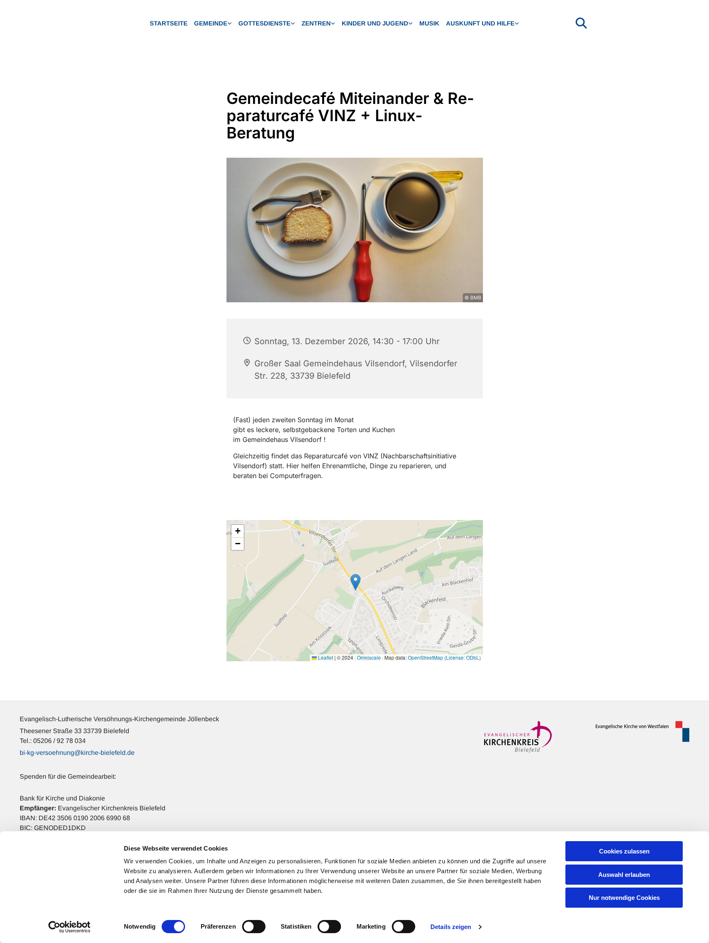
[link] (213, 23)
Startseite (169, 23)
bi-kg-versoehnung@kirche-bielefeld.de (77, 752)
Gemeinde (210, 23)
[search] (581, 22)
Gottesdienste (264, 23)
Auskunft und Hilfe (480, 23)
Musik (429, 23)
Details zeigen (450, 926)
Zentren (316, 23)
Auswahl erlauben (624, 874)
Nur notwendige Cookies (624, 897)
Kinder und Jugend (375, 23)
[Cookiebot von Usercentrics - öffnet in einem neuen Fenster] (69, 927)
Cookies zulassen (624, 851)
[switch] (253, 926)
